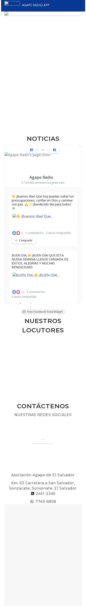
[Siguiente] (76, 367)
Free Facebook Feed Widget (45, 311)
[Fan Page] (31, 150)
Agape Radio (41, 177)
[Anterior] (9, 367)
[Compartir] (43, 150)
